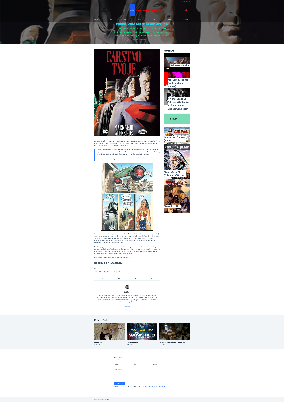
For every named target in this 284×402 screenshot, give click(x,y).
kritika (114, 272)
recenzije (96, 19)
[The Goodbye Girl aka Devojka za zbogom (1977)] (174, 331)
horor (139, 19)
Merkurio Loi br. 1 (172, 206)
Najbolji (169, 19)
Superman (121, 272)
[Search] (186, 10)
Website (155, 364)
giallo (125, 19)
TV (128, 10)
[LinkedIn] (152, 279)
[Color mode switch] (182, 1)
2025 (111, 19)
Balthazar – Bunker (180, 65)
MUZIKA (138, 10)
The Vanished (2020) (132, 342)
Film (123, 10)
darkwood (102, 272)
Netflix (154, 19)
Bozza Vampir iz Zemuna (152, 10)
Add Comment (119, 369)
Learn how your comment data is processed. (151, 386)
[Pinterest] (135, 279)
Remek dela (185, 19)
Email (135, 364)
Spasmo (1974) (98, 342)
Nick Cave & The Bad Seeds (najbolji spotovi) (178, 83)
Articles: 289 (127, 306)
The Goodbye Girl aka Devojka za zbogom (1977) (172, 342)
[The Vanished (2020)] (142, 331)
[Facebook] (184, 1)
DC (108, 272)
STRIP (132, 10)
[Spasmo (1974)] (109, 331)
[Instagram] (189, 1)
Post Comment (119, 383)
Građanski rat (115, 249)
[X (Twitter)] (186, 1)
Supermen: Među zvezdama (129, 251)
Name (116, 364)
